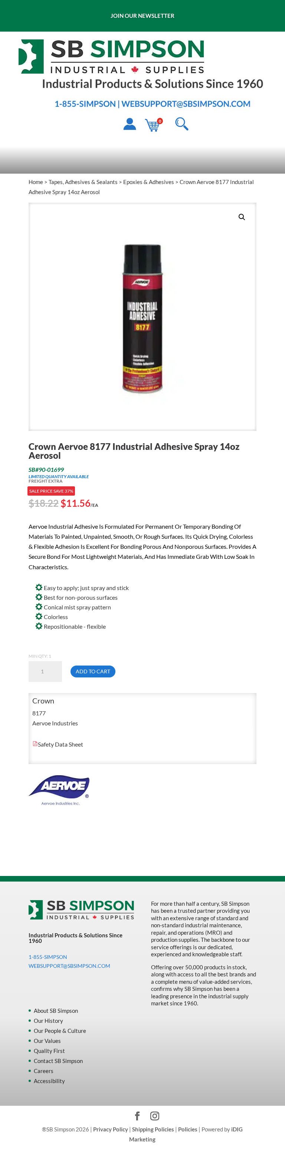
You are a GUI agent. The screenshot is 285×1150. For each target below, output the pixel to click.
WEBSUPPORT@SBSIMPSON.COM (69, 966)
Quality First (49, 1050)
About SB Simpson (56, 1010)
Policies (187, 1129)
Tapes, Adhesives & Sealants (83, 181)
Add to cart (93, 671)
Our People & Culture (60, 1030)
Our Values (47, 1040)
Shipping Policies (153, 1129)
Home (36, 181)
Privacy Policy (110, 1129)
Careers (43, 1070)
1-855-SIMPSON (48, 957)
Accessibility (49, 1080)
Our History (48, 1020)
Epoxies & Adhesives (148, 181)
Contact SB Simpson (58, 1060)
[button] (242, 217)
